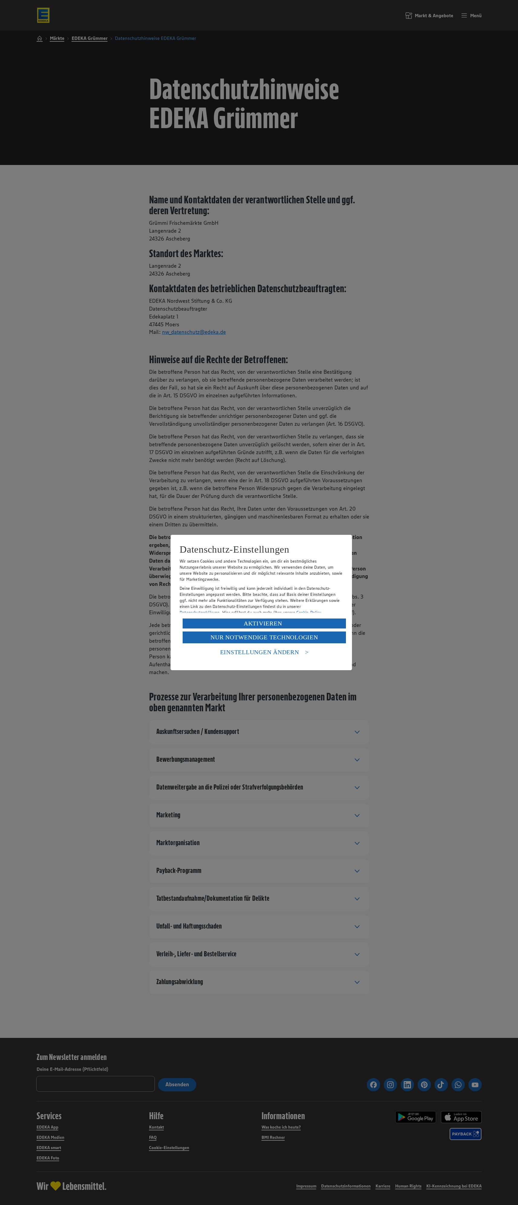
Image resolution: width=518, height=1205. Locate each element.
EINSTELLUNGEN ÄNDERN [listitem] (259, 652)
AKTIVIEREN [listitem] (263, 623)
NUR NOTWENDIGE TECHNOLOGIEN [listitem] (264, 637)
